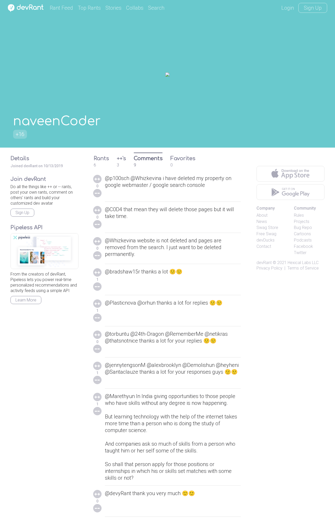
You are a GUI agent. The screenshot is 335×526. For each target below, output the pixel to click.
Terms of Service (303, 268)
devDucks (265, 240)
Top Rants (89, 8)
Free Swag (266, 233)
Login (287, 8)
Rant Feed (61, 8)
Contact (263, 246)
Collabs (134, 8)
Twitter (300, 252)
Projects (301, 221)
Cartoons (302, 233)
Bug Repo (303, 227)
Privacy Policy (269, 268)
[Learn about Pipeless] (44, 251)
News (261, 221)
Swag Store (267, 227)
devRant (264, 262)
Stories (113, 8)
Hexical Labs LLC (303, 262)
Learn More (25, 300)
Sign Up (313, 8)
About (261, 215)
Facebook (303, 246)
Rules (299, 215)
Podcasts (303, 240)
